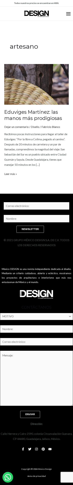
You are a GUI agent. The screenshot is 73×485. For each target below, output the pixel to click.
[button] (7, 477)
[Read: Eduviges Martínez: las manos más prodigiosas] (36, 84)
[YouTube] (50, 449)
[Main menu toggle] (68, 13)
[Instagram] (36, 449)
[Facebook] (23, 449)
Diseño (35, 126)
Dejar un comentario (16, 126)
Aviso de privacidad (36, 476)
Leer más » (10, 173)
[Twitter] (29, 449)
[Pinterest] (43, 449)
